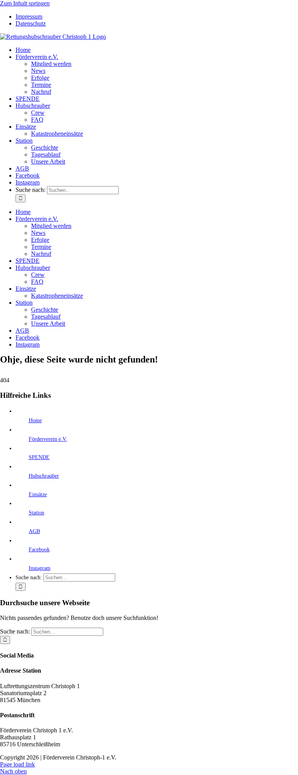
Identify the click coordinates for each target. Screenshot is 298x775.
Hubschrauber (44, 476)
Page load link (17, 764)
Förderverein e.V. (48, 439)
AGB (34, 531)
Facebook (39, 549)
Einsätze (38, 494)
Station (36, 513)
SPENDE (39, 457)
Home (35, 420)
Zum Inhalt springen (25, 3)
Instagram (39, 568)
